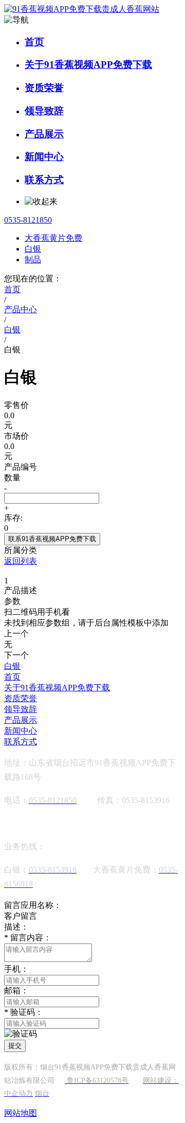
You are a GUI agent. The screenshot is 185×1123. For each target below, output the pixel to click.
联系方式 (44, 179)
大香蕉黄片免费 (53, 238)
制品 (33, 259)
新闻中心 (44, 156)
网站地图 (20, 1113)
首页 (34, 42)
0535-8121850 (28, 220)
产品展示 (44, 134)
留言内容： (27, 937)
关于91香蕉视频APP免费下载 (88, 64)
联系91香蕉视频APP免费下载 (52, 539)
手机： (16, 969)
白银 (33, 248)
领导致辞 (44, 110)
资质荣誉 (44, 87)
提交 (15, 1045)
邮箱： (16, 990)
